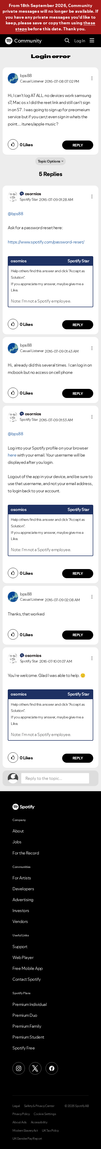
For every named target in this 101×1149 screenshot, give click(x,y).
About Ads (19, 1122)
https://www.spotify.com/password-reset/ (46, 242)
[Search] (67, 41)
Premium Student (28, 1037)
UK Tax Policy (50, 1131)
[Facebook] (52, 1068)
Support (19, 946)
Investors (20, 910)
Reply (78, 145)
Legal (16, 1106)
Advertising (22, 899)
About (18, 831)
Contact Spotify (26, 979)
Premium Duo (24, 1015)
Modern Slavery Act (25, 1131)
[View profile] (13, 78)
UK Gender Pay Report (27, 1139)
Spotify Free (23, 1048)
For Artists (21, 878)
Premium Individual (29, 1004)
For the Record (25, 853)
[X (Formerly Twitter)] (35, 1068)
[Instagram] (18, 1068)
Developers (23, 889)
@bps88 (15, 213)
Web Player (22, 957)
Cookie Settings (45, 1114)
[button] (92, 78)
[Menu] (92, 41)
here (12, 455)
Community (28, 40)
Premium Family (26, 1026)
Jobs (16, 842)
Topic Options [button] (49, 161)
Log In (79, 41)
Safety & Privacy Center (39, 1106)
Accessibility (39, 1122)
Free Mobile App (27, 968)
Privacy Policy (21, 1114)
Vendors (20, 921)
